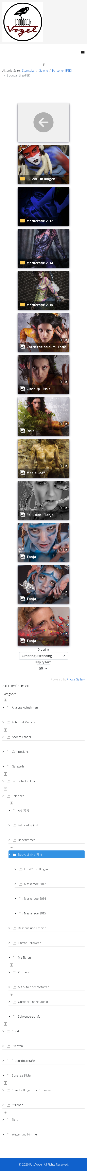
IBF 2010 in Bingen (41, 179)
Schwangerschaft (29, 1016)
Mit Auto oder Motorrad (33, 987)
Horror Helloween (29, 943)
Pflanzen (17, 1046)
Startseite (28, 70)
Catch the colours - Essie (46, 347)
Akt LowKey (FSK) (28, 825)
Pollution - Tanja (40, 515)
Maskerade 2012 (40, 221)
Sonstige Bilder (21, 1075)
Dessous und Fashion (32, 928)
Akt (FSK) (23, 810)
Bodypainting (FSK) (30, 854)
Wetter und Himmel (24, 1134)
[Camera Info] (66, 339)
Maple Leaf (36, 473)
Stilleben (17, 1105)
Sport (15, 1031)
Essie (30, 431)
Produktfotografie (23, 1061)
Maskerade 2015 (40, 305)
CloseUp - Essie (39, 389)
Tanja (31, 557)
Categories (9, 694)
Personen (18, 796)
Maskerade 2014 (40, 263)
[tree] (43, 917)
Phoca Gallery (76, 679)
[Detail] (61, 339)
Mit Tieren (24, 957)
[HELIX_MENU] (83, 52)
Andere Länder (21, 737)
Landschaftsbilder (23, 781)
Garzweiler (18, 766)
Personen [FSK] (62, 70)
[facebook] (44, 65)
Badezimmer (26, 840)
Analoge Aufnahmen (25, 707)
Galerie (43, 70)
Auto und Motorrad (24, 722)
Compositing (20, 752)
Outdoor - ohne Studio (33, 1002)
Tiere (15, 1120)
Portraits (23, 972)
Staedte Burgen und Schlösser (31, 1090)
